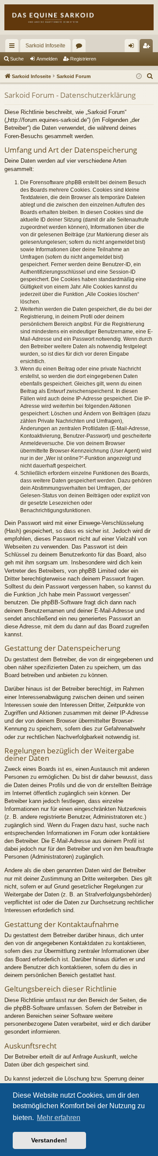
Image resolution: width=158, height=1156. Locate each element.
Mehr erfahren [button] (58, 1117)
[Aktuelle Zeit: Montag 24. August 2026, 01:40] (139, 76)
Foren (81, 47)
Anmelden (46, 58)
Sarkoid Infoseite (45, 46)
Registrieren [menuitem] (148, 47)
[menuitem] (150, 76)
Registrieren (83, 58)
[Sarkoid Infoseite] (79, 17)
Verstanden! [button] (49, 1140)
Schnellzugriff (13, 47)
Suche (17, 58)
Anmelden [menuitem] (133, 47)
